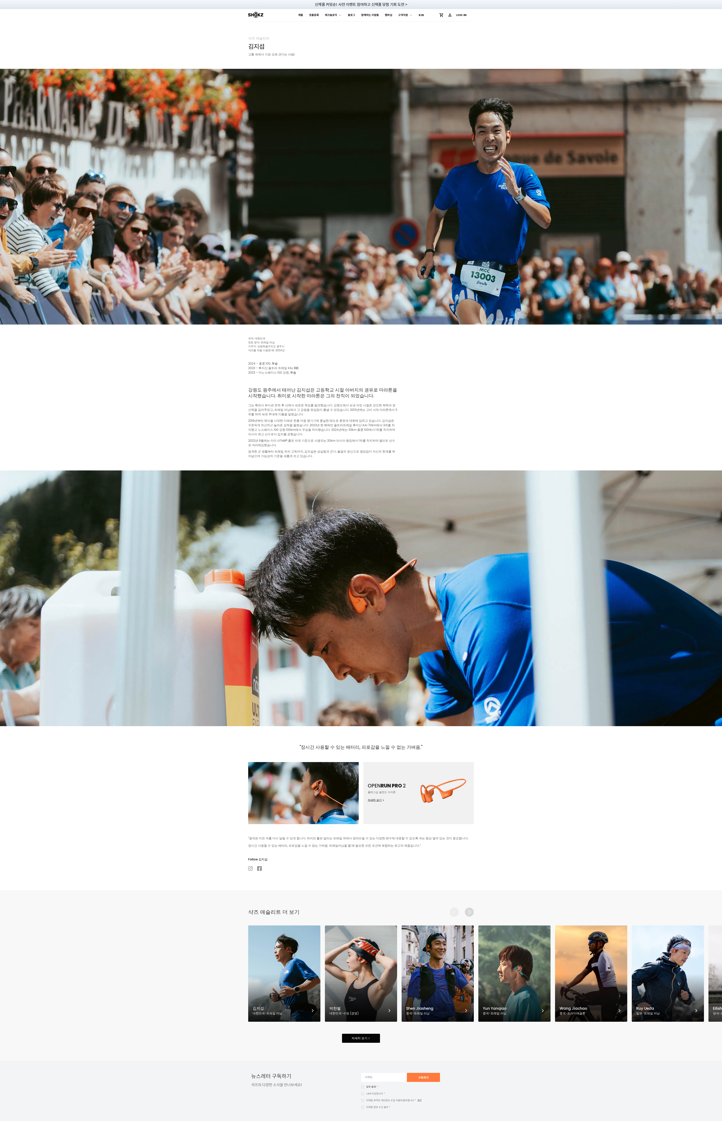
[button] (469, 912)
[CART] (441, 15)
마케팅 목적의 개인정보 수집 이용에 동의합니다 (390, 1100)
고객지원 (403, 15)
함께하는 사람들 (370, 15)
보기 (419, 1100)
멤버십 (388, 15)
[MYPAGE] (450, 15)
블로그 (351, 15)
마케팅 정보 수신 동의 (377, 1107)
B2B (421, 15)
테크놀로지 (331, 15)
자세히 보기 (375, 800)
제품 (300, 15)
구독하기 (423, 1077)
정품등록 (314, 15)
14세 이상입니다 (374, 1093)
